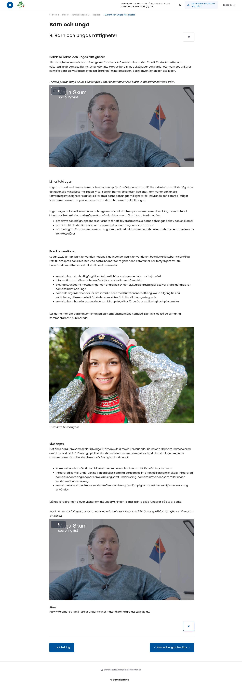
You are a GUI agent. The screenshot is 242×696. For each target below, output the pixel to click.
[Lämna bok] (188, 626)
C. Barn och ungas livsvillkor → (172, 647)
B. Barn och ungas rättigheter (120, 14)
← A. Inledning (62, 647)
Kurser (65, 14)
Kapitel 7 (97, 14)
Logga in (227, 4)
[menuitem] (188, 37)
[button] (180, 5)
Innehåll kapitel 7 (80, 14)
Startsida (54, 14)
